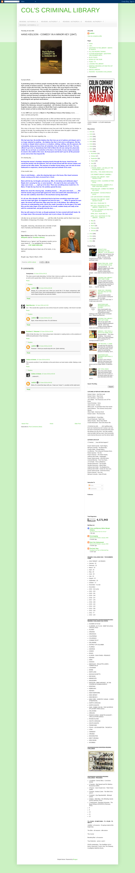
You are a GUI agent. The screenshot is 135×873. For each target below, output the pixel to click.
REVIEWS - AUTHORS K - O (72, 21)
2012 (91, 241)
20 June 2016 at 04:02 (45, 382)
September (94, 158)
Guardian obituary (39, 237)
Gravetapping (94, 536)
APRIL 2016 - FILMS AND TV (99, 213)
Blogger (75, 859)
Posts (91, 485)
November (94, 153)
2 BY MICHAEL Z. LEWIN (105, 344)
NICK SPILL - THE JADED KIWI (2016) (102, 172)
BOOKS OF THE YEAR (95, 59)
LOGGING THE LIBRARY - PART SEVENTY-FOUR (100, 200)
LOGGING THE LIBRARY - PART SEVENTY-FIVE (100, 177)
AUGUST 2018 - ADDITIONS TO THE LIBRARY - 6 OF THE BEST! (106, 251)
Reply (28, 280)
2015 (91, 233)
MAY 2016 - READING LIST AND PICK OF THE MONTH (102, 210)
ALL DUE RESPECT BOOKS (97, 51)
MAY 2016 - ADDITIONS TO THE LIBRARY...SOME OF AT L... (100, 206)
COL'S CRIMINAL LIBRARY (60, 10)
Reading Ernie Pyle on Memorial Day (99, 550)
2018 (91, 146)
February (93, 228)
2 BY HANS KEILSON (35, 245)
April (92, 223)
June (92, 166)
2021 (91, 139)
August (93, 161)
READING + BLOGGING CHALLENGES (100, 72)
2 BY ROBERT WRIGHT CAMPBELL (101, 174)
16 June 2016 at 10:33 (42, 305)
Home (51, 423)
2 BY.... (91, 46)
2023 (91, 134)
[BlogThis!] (42, 262)
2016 (91, 151)
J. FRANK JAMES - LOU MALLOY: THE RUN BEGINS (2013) (102, 168)
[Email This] (40, 262)
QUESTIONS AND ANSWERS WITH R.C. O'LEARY (104, 306)
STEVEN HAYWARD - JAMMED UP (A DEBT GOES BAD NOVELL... (102, 185)
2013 (91, 238)
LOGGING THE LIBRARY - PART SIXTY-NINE (105, 319)
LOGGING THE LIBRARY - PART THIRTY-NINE (105, 278)
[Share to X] (44, 262)
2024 (91, 131)
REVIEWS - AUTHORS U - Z (29, 25)
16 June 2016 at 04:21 (40, 273)
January (93, 230)
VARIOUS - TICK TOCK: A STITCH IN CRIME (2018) (105, 331)
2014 (91, 236)
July (92, 163)
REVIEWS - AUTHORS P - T (94, 21)
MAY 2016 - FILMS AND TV (98, 203)
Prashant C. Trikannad (32, 331)
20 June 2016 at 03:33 (48, 374)
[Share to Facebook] (46, 262)
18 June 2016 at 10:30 (46, 331)
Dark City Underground (97, 542)
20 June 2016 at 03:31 (43, 359)
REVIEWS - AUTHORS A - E (28, 21)
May (92, 220)
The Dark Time (94, 548)
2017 (91, 149)
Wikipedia (24, 237)
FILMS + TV (92, 61)
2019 (91, 144)
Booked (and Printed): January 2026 (99, 537)
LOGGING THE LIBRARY (96, 64)
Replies (30, 284)
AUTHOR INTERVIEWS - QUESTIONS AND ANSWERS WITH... (100, 54)
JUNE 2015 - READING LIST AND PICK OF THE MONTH (104, 292)
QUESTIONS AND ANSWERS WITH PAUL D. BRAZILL (105, 356)
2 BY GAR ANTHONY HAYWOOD (100, 197)
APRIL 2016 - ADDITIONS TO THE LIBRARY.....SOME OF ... (100, 216)
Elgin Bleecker (30, 305)
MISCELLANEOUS (94, 69)
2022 (91, 136)
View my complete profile (95, 36)
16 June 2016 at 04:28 (45, 288)
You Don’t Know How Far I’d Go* (98, 531)
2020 (91, 141)
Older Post (78, 423)
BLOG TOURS (93, 57)
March (93, 225)
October (93, 156)
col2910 (33, 288)
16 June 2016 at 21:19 (45, 318)
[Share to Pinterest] (48, 262)
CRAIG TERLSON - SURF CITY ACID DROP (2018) (105, 264)
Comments (93, 488)
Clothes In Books (31, 359)
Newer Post (25, 423)
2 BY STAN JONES (103, 369)
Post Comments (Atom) (35, 426)
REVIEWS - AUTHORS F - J (50, 21)
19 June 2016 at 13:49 (45, 346)
